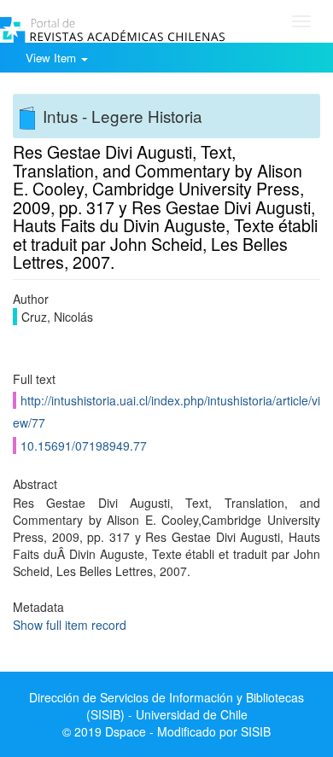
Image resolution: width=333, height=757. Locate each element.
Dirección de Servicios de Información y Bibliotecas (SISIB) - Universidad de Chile (166, 706)
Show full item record (69, 624)
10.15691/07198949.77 (83, 445)
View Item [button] (52, 57)
